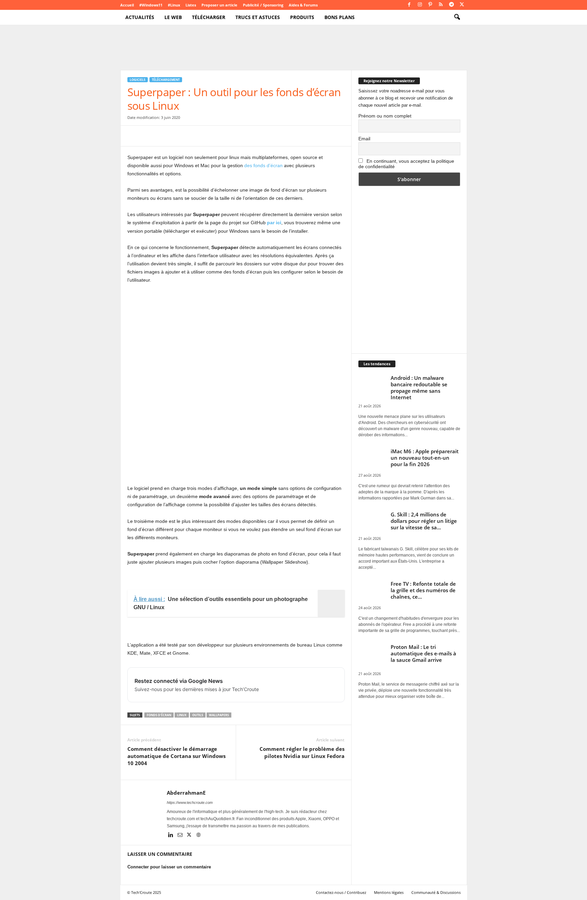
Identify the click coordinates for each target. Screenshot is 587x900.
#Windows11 (150, 4)
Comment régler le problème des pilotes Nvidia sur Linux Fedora (302, 752)
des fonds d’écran (263, 165)
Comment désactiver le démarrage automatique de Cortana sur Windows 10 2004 (176, 755)
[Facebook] (409, 5)
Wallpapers (219, 715)
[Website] (198, 835)
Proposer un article (219, 4)
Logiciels (137, 79)
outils (197, 715)
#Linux (174, 4)
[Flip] (228, 136)
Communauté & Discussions (436, 892)
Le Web (173, 17)
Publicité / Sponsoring (263, 4)
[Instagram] (420, 5)
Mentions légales (389, 892)
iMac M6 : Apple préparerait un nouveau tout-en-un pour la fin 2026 (425, 457)
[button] (456, 17)
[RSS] (441, 5)
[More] (244, 136)
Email (364, 138)
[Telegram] (451, 5)
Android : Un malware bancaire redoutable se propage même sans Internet (419, 387)
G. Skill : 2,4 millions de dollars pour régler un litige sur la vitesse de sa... (424, 521)
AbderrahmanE (186, 792)
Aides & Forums (303, 4)
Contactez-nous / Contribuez (341, 892)
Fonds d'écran (159, 715)
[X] (462, 5)
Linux (181, 715)
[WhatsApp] (181, 136)
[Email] (196, 136)
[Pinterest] (430, 5)
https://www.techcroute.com (190, 802)
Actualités (139, 17)
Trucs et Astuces (257, 17)
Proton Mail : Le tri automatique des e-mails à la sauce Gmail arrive (423, 653)
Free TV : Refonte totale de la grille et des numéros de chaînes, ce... (423, 590)
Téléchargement (166, 79)
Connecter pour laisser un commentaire (169, 866)
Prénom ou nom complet (384, 116)
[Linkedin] (171, 835)
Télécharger (208, 17)
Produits (302, 17)
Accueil (127, 4)
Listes (190, 4)
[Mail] (180, 835)
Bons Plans (339, 17)
